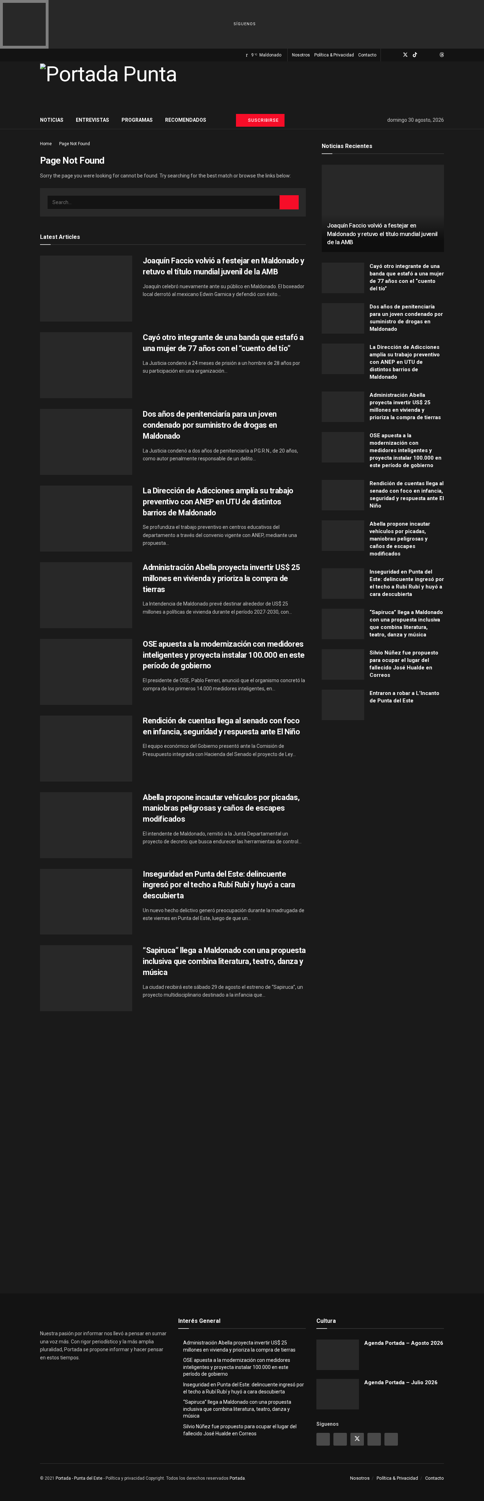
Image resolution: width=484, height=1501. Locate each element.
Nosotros (301, 55)
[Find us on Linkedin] (374, 1439)
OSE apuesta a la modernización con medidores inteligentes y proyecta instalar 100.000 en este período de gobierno (224, 655)
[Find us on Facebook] (396, 55)
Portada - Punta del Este (79, 1478)
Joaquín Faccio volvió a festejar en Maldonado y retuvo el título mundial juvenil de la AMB (382, 234)
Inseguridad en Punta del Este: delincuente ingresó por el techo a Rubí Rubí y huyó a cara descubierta (219, 885)
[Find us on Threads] (442, 55)
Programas (137, 120)
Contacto (367, 55)
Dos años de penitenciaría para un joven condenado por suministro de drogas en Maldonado (210, 425)
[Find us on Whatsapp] (433, 55)
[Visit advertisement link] (383, 795)
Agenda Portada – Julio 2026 (401, 1382)
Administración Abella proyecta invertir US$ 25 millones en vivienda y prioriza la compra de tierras (221, 578)
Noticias (51, 120)
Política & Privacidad (334, 55)
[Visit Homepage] (108, 86)
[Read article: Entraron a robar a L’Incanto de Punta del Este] (343, 705)
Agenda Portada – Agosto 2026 (403, 1343)
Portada (237, 1478)
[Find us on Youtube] (424, 55)
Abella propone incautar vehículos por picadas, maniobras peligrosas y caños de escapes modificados (221, 808)
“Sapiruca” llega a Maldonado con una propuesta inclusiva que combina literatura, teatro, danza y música (224, 961)
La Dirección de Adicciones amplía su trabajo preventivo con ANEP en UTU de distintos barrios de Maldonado (218, 501)
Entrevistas (92, 120)
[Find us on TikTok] (415, 55)
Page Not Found (74, 143)
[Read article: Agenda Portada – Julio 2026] (337, 1394)
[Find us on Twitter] (405, 55)
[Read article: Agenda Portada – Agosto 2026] (337, 1355)
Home (46, 143)
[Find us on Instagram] (387, 55)
